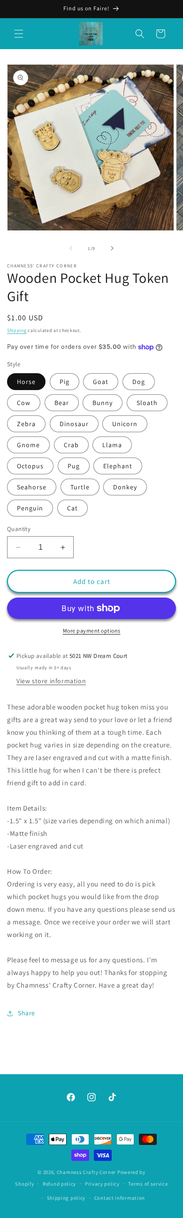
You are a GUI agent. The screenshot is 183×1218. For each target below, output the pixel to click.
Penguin (30, 508)
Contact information (119, 1198)
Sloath (147, 403)
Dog (138, 381)
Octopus (30, 466)
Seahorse (31, 487)
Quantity (18, 529)
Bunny (102, 403)
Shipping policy (66, 1198)
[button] (18, 33)
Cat (72, 508)
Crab (71, 445)
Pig (64, 381)
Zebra (26, 424)
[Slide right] (112, 248)
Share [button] (26, 1013)
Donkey (125, 487)
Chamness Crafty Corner (86, 1172)
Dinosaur (74, 424)
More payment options (92, 630)
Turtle (80, 487)
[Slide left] (71, 248)
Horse (26, 381)
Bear (61, 403)
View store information (51, 681)
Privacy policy (102, 1184)
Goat (100, 381)
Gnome (28, 445)
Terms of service (148, 1184)
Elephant (117, 466)
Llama (112, 445)
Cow (23, 403)
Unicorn (124, 424)
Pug (74, 466)
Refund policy (59, 1184)
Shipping (17, 330)
